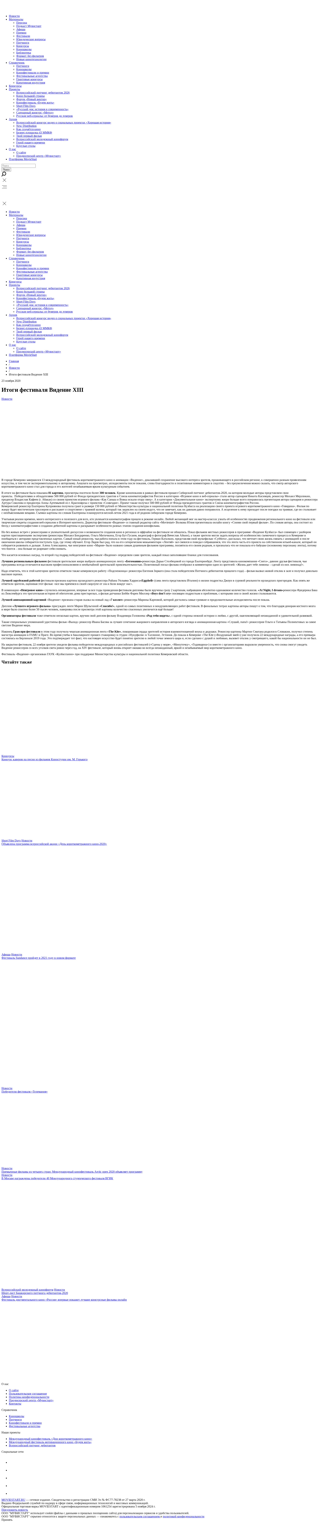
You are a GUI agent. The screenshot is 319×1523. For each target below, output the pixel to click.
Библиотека (23, 52)
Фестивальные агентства (32, 76)
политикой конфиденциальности (183, 1516)
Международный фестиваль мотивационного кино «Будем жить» (50, 1442)
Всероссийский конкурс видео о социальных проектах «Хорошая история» (63, 122)
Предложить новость (14, 1509)
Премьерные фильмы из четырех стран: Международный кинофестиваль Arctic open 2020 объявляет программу (72, 1171)
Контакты (15, 1403)
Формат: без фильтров (30, 56)
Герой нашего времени (30, 142)
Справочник (17, 62)
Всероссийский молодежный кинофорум (42, 139)
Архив (13, 119)
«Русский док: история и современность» (42, 109)
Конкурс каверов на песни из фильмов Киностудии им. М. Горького (44, 759)
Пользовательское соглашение (28, 1393)
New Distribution (26, 125)
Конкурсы (22, 46)
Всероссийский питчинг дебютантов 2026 (43, 92)
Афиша (20, 29)
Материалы (16, 19)
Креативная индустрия (30, 82)
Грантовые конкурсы (29, 79)
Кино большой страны (30, 95)
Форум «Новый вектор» (31, 99)
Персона (21, 22)
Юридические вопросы (31, 39)
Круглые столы (25, 145)
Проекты (14, 89)
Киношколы (24, 49)
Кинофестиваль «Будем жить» (35, 102)
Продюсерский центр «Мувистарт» (38, 155)
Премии (21, 32)
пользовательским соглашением (139, 1516)
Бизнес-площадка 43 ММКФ (34, 132)
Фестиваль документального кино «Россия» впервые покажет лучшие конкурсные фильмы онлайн (64, 1299)
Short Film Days (25, 105)
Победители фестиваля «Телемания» (24, 1091)
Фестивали (23, 36)
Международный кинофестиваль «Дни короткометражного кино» (50, 1438)
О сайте (21, 152)
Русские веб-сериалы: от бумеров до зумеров (44, 115)
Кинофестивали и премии (32, 72)
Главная (14, 361)
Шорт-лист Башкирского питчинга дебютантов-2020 (34, 1293)
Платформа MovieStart (23, 159)
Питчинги (22, 42)
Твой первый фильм (29, 135)
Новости (14, 16)
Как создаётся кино (28, 129)
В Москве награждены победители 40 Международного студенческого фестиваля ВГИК (57, 1178)
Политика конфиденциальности (29, 1397)
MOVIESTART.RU (13, 1499)
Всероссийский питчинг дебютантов (32, 1445)
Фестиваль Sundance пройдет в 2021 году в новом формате (38, 957)
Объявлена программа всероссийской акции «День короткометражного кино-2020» (54, 843)
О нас (12, 149)
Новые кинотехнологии (31, 59)
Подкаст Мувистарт (28, 26)
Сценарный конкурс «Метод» (35, 112)
